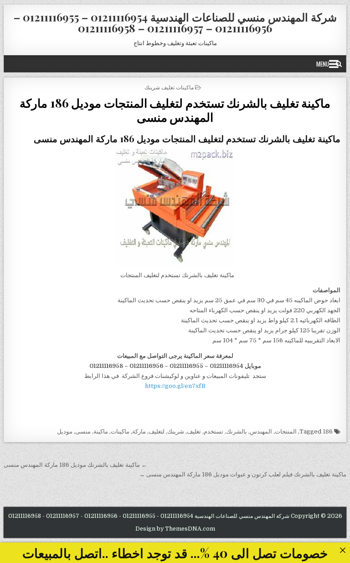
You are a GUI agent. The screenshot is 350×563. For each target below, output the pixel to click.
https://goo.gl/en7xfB (175, 385)
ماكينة (100, 431)
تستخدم (213, 431)
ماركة (139, 431)
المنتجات (286, 431)
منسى (83, 431)
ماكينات (120, 431)
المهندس (261, 431)
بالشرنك (236, 431)
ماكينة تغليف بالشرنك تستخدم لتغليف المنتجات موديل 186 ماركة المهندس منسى (175, 110)
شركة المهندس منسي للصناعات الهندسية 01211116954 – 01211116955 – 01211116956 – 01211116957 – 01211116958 (175, 22)
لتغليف (157, 431)
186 (328, 431)
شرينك (175, 431)
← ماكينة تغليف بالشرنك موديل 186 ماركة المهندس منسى (75, 464)
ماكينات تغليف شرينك (169, 87)
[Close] (342, 550)
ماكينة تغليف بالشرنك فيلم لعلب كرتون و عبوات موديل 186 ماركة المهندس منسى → (242, 474)
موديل (64, 431)
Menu (322, 63)
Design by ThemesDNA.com (175, 529)
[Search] (339, 63)
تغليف (194, 431)
